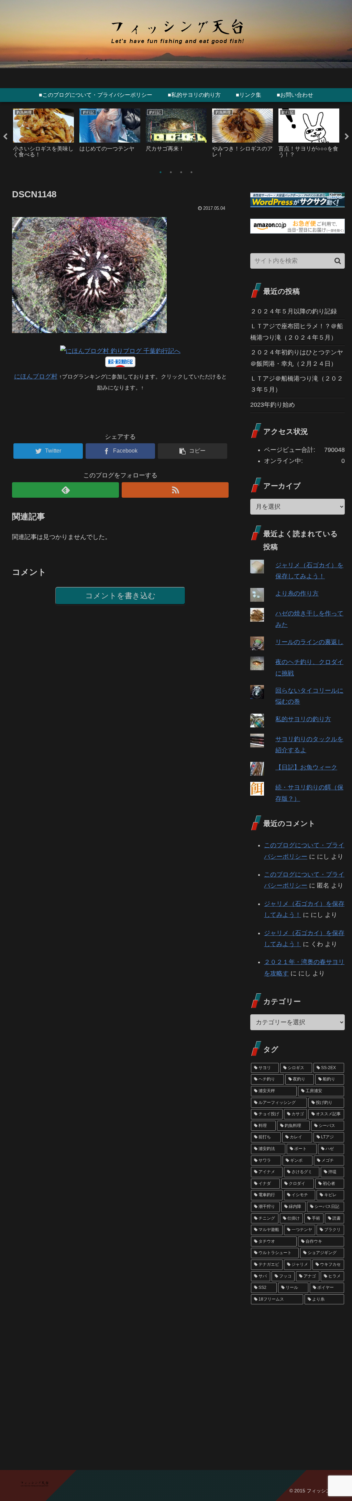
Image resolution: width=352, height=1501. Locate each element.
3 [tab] (181, 172)
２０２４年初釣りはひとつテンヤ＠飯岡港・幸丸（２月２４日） (296, 358)
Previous (5, 136)
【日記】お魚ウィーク (306, 767)
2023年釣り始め (272, 404)
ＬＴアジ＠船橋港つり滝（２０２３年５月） (296, 384)
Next (346, 136)
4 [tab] (191, 172)
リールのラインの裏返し (309, 642)
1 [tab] (160, 172)
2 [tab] (170, 172)
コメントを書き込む (120, 595)
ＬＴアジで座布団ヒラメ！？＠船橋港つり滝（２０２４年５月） (296, 332)
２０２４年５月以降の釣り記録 (293, 311)
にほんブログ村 (35, 376)
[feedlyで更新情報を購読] (65, 490)
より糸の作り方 (297, 593)
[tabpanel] (43, 135)
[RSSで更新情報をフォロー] (175, 490)
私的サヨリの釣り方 (303, 719)
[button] (338, 261)
